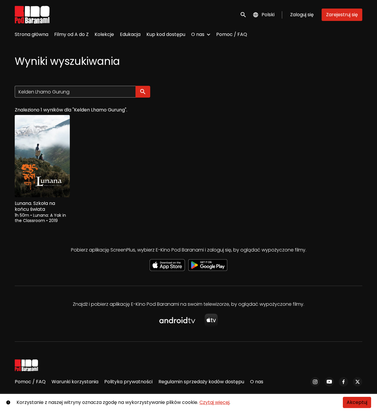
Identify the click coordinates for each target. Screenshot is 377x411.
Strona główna (31, 34)
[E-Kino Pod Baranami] (26, 365)
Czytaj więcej (214, 402)
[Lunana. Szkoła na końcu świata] (42, 156)
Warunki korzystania (75, 381)
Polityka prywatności (128, 381)
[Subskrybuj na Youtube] (329, 382)
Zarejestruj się (342, 14)
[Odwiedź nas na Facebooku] (343, 382)
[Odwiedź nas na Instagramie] (315, 382)
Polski (268, 14)
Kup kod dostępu (165, 34)
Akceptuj (357, 402)
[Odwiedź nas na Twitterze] (357, 382)
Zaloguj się (302, 14)
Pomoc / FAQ (231, 34)
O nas (197, 34)
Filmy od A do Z (71, 34)
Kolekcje (104, 34)
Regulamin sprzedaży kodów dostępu (201, 381)
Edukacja (130, 34)
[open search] (243, 14)
